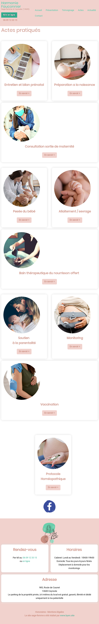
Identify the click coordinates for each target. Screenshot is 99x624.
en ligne (26, 561)
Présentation (52, 10)
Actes (81, 10)
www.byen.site (67, 615)
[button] (24, 93)
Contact (38, 15)
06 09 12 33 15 (29, 557)
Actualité (91, 10)
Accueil (38, 10)
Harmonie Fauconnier (11, 4)
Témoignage (68, 10)
